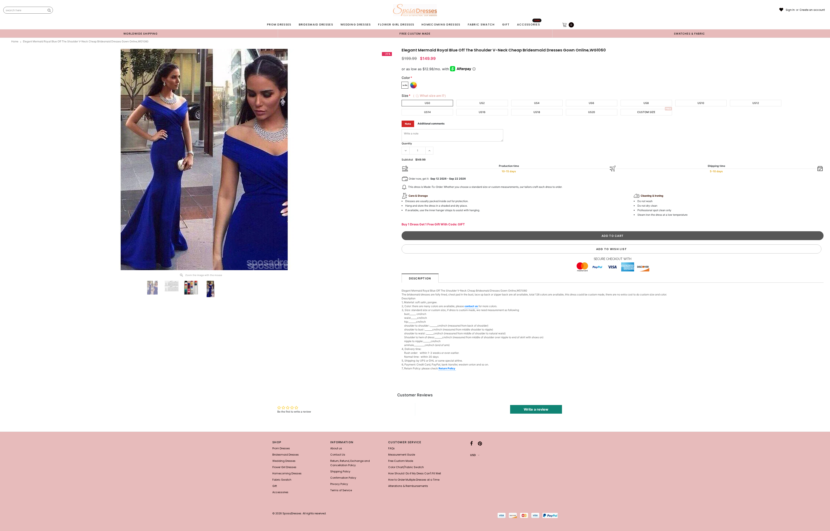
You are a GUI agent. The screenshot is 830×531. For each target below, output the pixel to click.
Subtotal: (407, 159)
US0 (427, 103)
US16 (482, 112)
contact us (471, 306)
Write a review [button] (536, 409)
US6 (591, 103)
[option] (140, 33)
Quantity (407, 143)
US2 (482, 103)
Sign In (790, 10)
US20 (591, 112)
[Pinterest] (480, 443)
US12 (755, 103)
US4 (537, 103)
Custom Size (646, 112)
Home (14, 41)
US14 (427, 112)
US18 (536, 112)
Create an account (812, 10)
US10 (701, 103)
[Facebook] (471, 443)
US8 (646, 103)
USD (473, 455)
